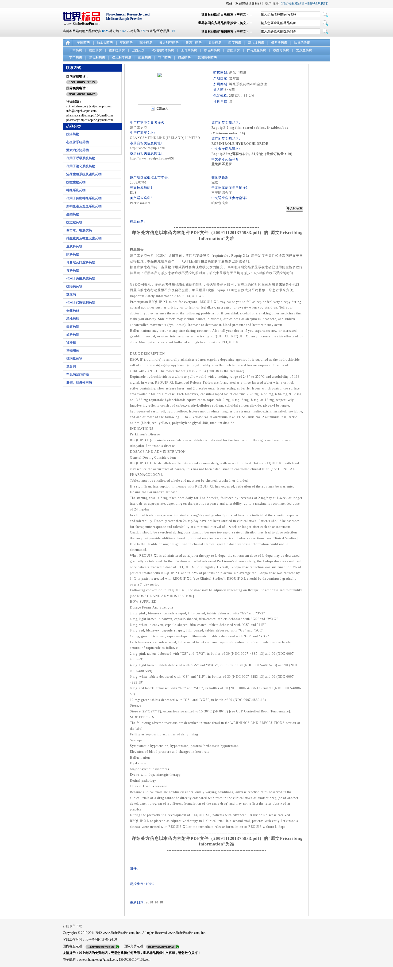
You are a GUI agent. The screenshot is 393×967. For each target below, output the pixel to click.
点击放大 (162, 108)
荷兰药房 (75, 58)
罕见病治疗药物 (77, 374)
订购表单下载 (72, 926)
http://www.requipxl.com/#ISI (152, 158)
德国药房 (95, 50)
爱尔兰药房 (304, 50)
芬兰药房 (164, 58)
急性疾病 (72, 318)
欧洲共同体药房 (163, 50)
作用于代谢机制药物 (80, 302)
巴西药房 (138, 50)
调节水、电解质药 (79, 230)
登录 (268, 3)
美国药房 (83, 43)
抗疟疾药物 (74, 286)
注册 (275, 3)
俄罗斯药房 (279, 43)
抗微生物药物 (76, 182)
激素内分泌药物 (77, 150)
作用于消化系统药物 (80, 166)
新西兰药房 (194, 43)
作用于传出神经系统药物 (84, 198)
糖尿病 (71, 294)
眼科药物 (72, 254)
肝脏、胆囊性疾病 (79, 382)
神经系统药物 (76, 190)
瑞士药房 (146, 43)
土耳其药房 (189, 50)
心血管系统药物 (77, 142)
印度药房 (234, 43)
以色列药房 (212, 50)
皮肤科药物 (74, 246)
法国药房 (233, 50)
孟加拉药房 (117, 50)
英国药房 (126, 43)
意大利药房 (97, 58)
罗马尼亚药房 (256, 50)
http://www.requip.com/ (147, 148)
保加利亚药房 (121, 58)
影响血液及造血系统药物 (84, 206)
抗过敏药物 (74, 222)
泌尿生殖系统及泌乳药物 (84, 174)
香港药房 (215, 43)
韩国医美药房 (207, 58)
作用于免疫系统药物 (80, 278)
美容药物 (72, 326)
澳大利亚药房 (169, 43)
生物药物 (72, 214)
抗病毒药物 (74, 358)
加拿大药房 (105, 43)
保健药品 (72, 310)
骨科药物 (72, 270)
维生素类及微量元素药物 (84, 238)
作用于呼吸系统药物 (80, 158)
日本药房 (75, 50)
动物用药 (72, 350)
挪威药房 (184, 58)
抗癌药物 (72, 134)
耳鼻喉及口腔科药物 (80, 262)
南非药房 (144, 58)
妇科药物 (72, 334)
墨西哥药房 (281, 50)
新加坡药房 (256, 43)
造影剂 (71, 366)
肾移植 (71, 342)
